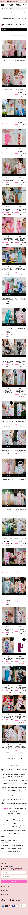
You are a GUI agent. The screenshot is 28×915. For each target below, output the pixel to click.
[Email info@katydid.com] (23, 5)
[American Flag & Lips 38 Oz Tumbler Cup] (8, 704)
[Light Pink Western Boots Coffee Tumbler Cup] (20, 734)
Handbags (23, 12)
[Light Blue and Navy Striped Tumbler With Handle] (20, 286)
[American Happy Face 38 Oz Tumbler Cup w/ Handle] (20, 704)
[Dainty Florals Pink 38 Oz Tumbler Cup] (20, 410)
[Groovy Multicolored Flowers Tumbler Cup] (8, 167)
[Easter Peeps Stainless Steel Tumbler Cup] (8, 410)
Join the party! (14, 881)
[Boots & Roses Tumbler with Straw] (20, 167)
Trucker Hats (16, 12)
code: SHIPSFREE (23, 1)
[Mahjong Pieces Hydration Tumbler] (8, 49)
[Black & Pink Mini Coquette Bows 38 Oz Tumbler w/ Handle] (8, 734)
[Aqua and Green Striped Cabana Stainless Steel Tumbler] (8, 317)
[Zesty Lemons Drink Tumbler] (8, 108)
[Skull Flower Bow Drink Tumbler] (20, 616)
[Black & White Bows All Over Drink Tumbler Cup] (20, 348)
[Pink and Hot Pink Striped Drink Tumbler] (8, 286)
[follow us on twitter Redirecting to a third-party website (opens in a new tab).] (16, 900)
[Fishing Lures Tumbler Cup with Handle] (20, 675)
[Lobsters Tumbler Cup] (8, 138)
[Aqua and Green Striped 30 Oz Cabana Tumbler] (20, 256)
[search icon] (2, 8)
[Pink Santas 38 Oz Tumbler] (20, 317)
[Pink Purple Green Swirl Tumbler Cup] (8, 646)
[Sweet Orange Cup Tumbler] (20, 138)
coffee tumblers (17, 798)
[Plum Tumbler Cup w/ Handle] (20, 646)
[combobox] (14, 8)
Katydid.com (18, 912)
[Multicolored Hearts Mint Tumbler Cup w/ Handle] (8, 616)
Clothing (10, 12)
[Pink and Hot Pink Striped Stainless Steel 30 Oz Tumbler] (20, 226)
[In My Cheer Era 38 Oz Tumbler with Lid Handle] (8, 468)
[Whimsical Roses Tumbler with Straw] (8, 78)
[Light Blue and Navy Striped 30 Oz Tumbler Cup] (8, 256)
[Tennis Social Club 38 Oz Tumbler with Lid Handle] (20, 468)
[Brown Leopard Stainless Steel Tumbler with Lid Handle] (8, 378)
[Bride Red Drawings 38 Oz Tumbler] (20, 498)
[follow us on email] (19, 900)
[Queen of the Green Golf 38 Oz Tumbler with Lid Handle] (8, 527)
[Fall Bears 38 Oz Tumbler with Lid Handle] (20, 378)
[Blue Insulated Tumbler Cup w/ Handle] (8, 675)
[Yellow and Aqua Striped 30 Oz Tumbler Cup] (20, 196)
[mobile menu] (2, 5)
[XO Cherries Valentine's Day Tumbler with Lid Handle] (8, 196)
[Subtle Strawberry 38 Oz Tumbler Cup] (8, 557)
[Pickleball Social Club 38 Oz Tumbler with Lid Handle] (20, 527)
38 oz (13, 777)
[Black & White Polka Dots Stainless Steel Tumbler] (8, 348)
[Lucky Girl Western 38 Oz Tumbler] (8, 439)
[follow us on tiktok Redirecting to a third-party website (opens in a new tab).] (5, 900)
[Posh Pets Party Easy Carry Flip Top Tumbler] (20, 49)
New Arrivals (4, 12)
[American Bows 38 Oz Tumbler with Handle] (20, 586)
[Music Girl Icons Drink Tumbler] (20, 439)
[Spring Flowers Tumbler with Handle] (8, 498)
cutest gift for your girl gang (15, 825)
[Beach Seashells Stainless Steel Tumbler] (20, 78)
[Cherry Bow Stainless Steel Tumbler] (20, 557)
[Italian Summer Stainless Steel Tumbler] (20, 108)
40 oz (8, 777)
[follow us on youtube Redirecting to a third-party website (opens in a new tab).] (13, 900)
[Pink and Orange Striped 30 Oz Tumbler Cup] (8, 226)
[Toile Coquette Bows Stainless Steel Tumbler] (8, 586)
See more (3, 25)
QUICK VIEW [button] (7, 56)
